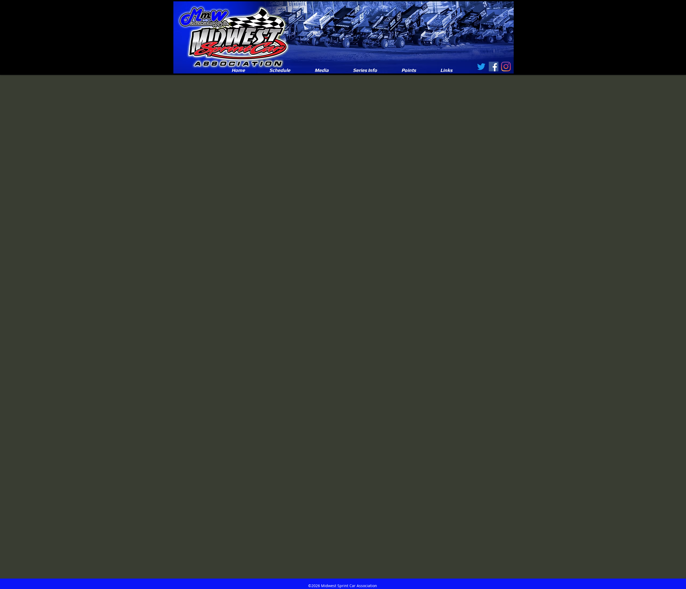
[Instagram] (506, 66)
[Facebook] (493, 66)
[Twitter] (481, 66)
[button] (321, 70)
